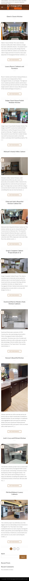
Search (3, 553)
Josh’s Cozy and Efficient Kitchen (14, 438)
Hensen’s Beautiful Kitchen (14, 358)
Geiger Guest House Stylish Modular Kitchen (14, 101)
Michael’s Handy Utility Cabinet (14, 151)
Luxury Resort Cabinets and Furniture (14, 67)
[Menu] (2, 7)
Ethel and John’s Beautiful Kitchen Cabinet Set (14, 202)
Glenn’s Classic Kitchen (14, 16)
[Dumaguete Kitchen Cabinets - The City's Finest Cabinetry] (14, 7)
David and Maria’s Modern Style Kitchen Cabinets (14, 303)
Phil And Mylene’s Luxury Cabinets (14, 493)
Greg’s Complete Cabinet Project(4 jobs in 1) (14, 251)
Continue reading (14, 59)
